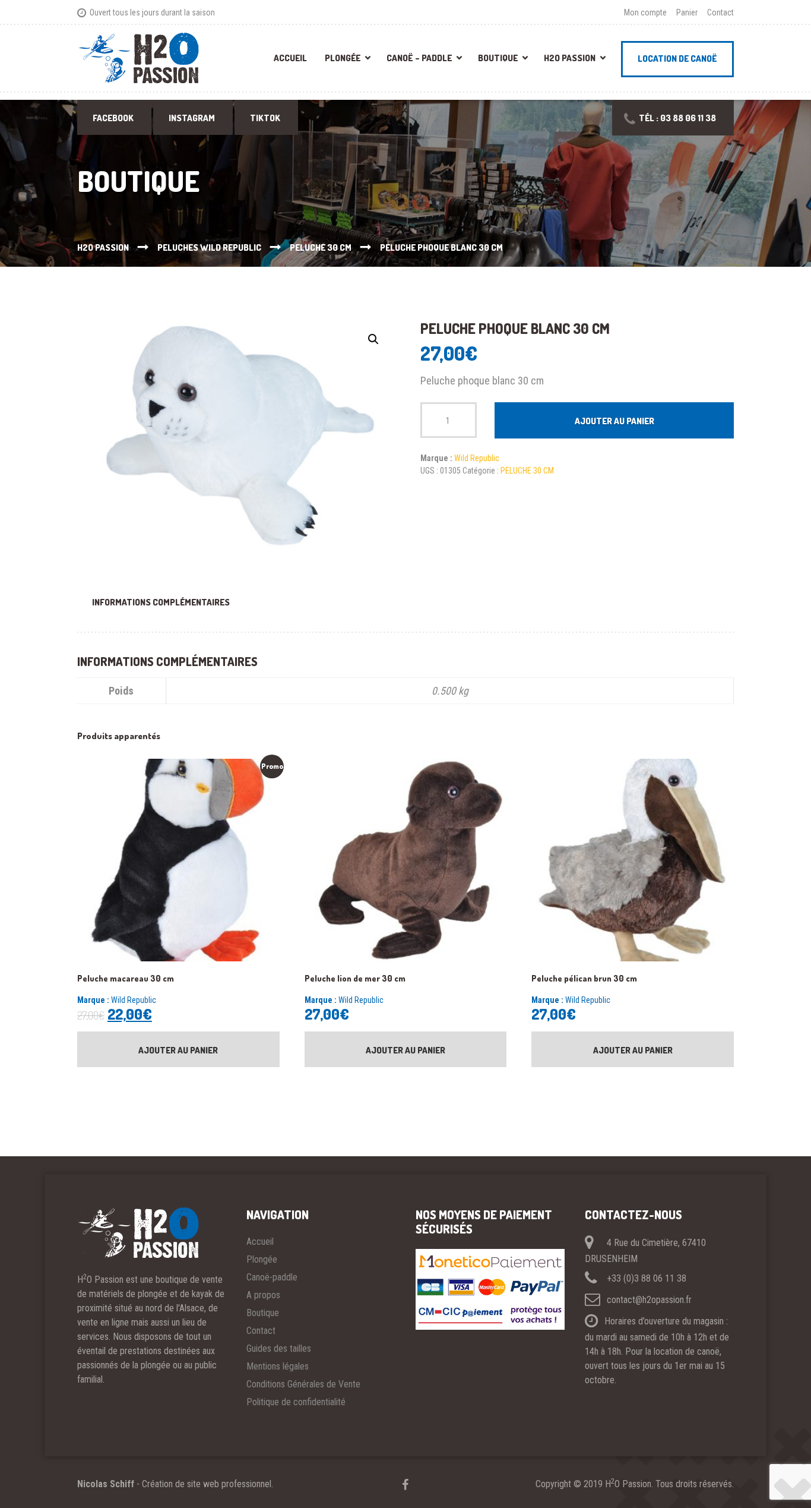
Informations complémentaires (161, 602)
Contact (720, 12)
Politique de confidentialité (296, 1402)
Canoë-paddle (271, 1277)
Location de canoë (677, 58)
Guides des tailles (278, 1348)
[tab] (161, 602)
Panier (687, 12)
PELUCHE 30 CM (527, 470)
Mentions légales (277, 1366)
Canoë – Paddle (419, 58)
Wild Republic (476, 458)
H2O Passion (569, 58)
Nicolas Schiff (105, 1484)
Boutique (498, 58)
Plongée (342, 58)
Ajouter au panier (614, 421)
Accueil (290, 58)
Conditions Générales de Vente (303, 1384)
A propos (263, 1295)
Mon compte (645, 12)
